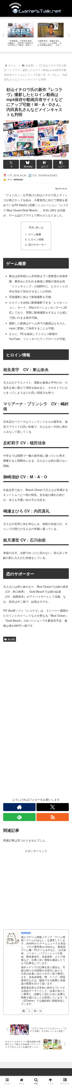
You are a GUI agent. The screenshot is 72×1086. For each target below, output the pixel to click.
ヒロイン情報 (36, 239)
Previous (3, 35)
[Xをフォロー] (52, 807)
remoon (26, 932)
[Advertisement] (36, 681)
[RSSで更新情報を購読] (52, 817)
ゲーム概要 (34, 234)
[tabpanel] (20, 35)
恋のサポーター (37, 244)
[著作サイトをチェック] (19, 807)
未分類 (11, 639)
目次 (31, 227)
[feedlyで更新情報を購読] (19, 817)
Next (69, 35)
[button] (61, 164)
